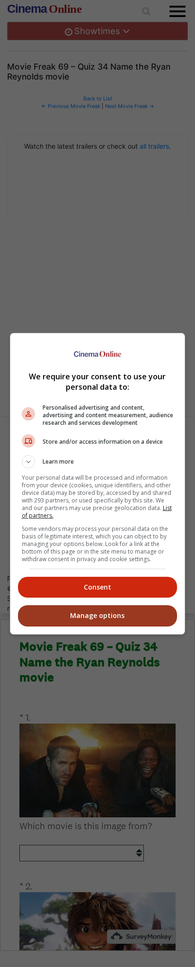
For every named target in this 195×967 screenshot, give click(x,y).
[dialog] (98, 484)
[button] (98, 461)
